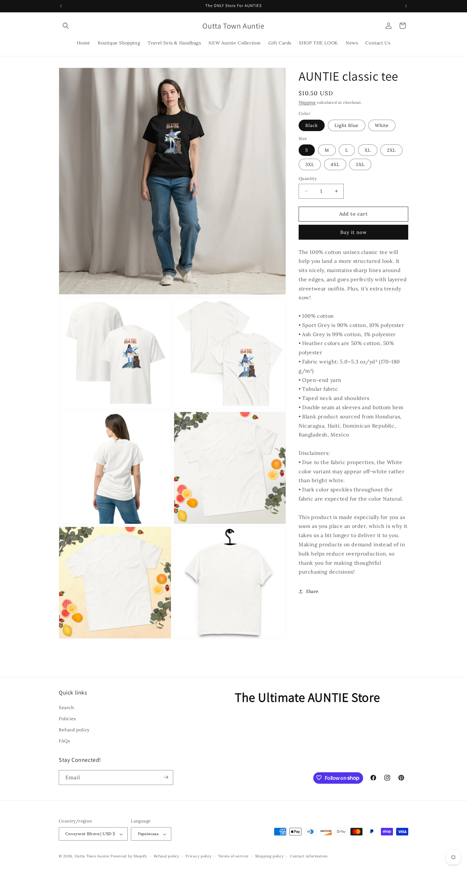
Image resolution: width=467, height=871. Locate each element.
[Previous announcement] (61, 6)
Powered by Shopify (129, 856)
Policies (67, 718)
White (382, 125)
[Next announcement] (406, 6)
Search (66, 707)
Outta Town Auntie (92, 856)
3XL (309, 164)
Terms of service (233, 856)
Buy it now (353, 232)
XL (368, 150)
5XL (360, 164)
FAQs (64, 741)
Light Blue (347, 125)
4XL (335, 164)
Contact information (309, 856)
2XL (391, 150)
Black (311, 125)
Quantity (308, 178)
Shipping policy (269, 856)
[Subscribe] (166, 777)
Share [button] (312, 591)
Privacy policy (199, 856)
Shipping (307, 102)
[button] (66, 26)
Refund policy (74, 729)
